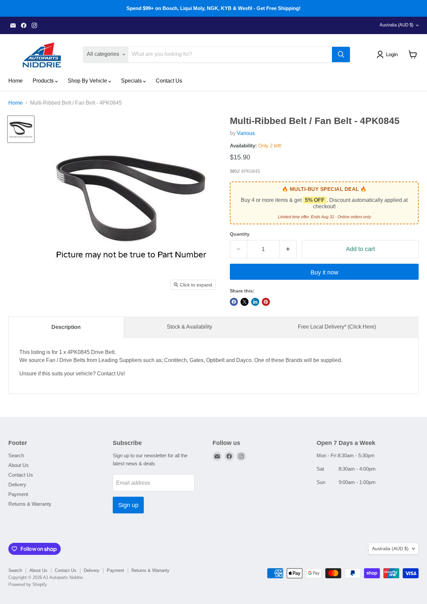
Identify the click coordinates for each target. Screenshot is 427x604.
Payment (18, 494)
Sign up (128, 505)
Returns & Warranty (29, 504)
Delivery (17, 484)
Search (16, 455)
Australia (396, 24)
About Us (18, 465)
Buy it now (324, 272)
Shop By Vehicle (88, 81)
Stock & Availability (189, 327)
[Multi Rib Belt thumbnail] (21, 129)
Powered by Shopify (27, 584)
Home (15, 81)
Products (44, 81)
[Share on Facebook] (234, 302)
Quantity (240, 234)
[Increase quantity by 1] (288, 249)
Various (246, 133)
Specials (132, 81)
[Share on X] (245, 302)
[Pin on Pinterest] (266, 302)
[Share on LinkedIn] (255, 302)
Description (66, 327)
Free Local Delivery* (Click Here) (337, 327)
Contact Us (169, 81)
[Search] (341, 54)
